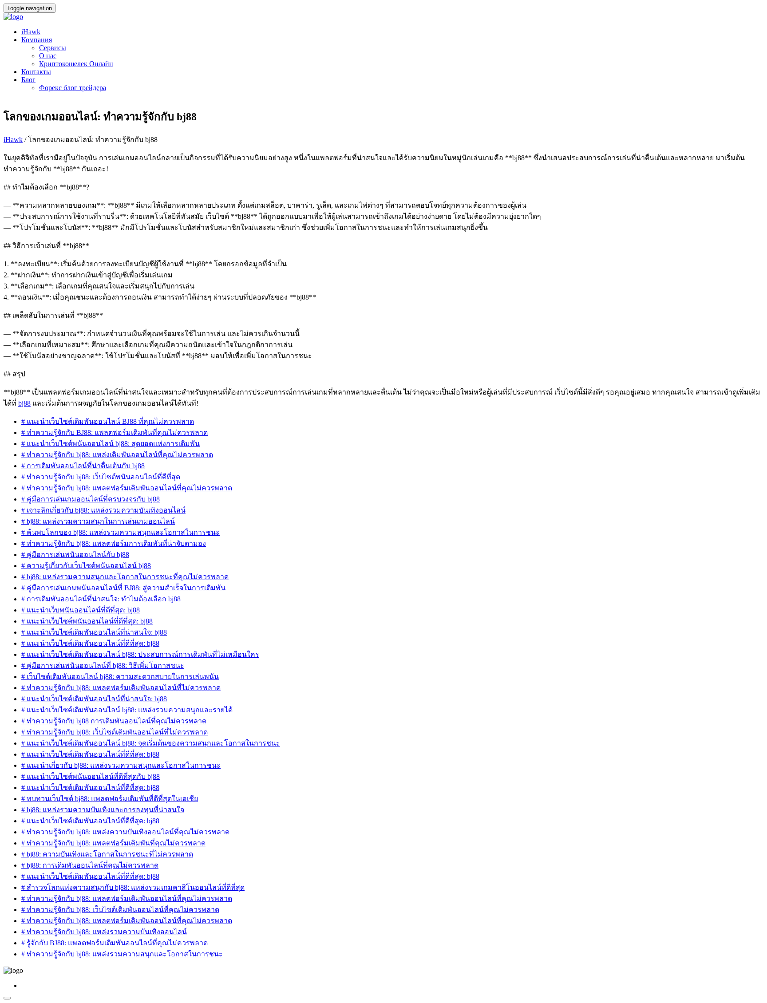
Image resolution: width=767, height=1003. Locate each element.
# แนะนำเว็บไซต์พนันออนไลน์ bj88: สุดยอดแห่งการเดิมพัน (110, 443)
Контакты (36, 71)
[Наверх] (7, 998)
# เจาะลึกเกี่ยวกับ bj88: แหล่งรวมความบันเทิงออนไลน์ (103, 510)
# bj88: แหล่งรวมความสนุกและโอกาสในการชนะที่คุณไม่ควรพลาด (125, 576)
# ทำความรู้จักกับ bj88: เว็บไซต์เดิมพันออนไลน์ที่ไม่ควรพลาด (114, 732)
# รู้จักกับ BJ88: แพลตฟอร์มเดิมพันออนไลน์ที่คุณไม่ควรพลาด (114, 943)
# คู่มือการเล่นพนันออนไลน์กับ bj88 (75, 554)
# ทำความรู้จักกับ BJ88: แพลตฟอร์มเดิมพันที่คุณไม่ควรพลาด (114, 432)
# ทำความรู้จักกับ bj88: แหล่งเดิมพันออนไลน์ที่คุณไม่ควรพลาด (117, 454)
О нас (47, 55)
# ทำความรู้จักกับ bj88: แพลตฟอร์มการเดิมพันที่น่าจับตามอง (113, 543)
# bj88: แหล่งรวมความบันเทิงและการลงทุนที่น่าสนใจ (102, 809)
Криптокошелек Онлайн (76, 63)
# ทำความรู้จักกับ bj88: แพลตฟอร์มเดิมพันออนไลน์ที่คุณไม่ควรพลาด (126, 488)
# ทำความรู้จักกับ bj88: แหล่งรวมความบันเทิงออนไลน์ (104, 932)
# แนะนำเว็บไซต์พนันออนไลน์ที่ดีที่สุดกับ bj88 (90, 776)
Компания (36, 39)
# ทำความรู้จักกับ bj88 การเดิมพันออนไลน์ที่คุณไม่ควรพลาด (113, 721)
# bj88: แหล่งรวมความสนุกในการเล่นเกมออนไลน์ (98, 521)
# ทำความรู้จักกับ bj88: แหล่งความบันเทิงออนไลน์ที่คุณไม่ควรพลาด (125, 832)
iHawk (30, 32)
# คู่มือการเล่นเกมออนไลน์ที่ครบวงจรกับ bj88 (90, 499)
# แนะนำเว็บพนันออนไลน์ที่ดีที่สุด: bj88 (80, 610)
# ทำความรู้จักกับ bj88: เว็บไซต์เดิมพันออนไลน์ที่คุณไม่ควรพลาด (120, 909)
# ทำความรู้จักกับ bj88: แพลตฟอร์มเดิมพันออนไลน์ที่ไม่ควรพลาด (121, 687)
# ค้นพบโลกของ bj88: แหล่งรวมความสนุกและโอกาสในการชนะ (120, 532)
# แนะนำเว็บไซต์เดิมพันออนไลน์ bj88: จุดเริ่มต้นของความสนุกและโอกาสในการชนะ (150, 743)
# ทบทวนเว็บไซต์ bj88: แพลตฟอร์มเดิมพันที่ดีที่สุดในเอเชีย (109, 798)
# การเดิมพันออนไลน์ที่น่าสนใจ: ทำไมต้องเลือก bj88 (101, 599)
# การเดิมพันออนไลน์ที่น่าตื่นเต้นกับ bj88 (83, 466)
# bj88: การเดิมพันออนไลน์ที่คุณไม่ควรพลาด (89, 865)
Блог (28, 79)
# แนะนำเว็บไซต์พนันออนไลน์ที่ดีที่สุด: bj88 (87, 621)
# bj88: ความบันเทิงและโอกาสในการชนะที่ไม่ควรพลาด (107, 854)
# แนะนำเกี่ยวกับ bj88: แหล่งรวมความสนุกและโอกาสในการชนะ (121, 765)
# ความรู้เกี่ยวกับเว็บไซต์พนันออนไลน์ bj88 (86, 565)
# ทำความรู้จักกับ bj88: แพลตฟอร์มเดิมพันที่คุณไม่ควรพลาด (113, 843)
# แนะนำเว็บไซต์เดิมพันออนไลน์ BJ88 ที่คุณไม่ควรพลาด (107, 421)
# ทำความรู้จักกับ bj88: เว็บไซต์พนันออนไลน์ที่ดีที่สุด (100, 477)
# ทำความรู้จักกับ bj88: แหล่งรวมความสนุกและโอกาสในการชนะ (122, 954)
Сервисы (52, 47)
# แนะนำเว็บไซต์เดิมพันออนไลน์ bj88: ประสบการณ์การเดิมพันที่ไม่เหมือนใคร (140, 654)
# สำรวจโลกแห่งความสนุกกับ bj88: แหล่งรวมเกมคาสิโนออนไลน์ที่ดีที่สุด (133, 887)
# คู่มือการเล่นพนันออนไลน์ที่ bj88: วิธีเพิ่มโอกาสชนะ (102, 665)
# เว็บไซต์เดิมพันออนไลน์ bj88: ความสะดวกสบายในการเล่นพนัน (120, 676)
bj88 (24, 403)
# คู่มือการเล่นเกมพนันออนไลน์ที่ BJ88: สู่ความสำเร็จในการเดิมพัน (123, 588)
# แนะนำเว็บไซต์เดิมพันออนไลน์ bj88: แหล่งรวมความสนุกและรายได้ (127, 710)
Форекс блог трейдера (72, 87)
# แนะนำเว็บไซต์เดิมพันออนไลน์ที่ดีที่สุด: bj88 (90, 643)
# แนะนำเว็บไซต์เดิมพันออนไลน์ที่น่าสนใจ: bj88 (94, 632)
